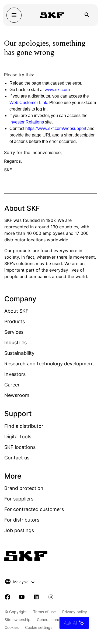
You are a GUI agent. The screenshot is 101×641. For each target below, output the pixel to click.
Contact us (16, 457)
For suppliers (18, 499)
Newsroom (16, 395)
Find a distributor (23, 426)
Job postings (19, 530)
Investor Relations (26, 122)
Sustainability (19, 353)
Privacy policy (74, 611)
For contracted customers (34, 509)
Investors (15, 374)
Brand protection (23, 488)
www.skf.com (57, 89)
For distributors (21, 520)
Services (13, 332)
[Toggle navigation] (14, 15)
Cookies (12, 627)
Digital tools (17, 436)
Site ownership (17, 619)
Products (14, 321)
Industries (15, 342)
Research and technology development (49, 363)
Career (12, 385)
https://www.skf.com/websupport (55, 128)
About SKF (16, 311)
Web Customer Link (28, 102)
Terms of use (44, 611)
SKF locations (20, 447)
